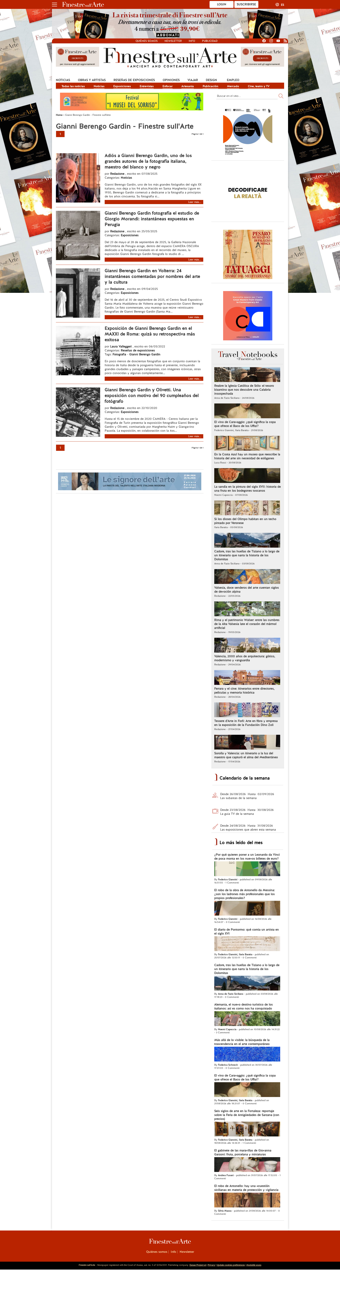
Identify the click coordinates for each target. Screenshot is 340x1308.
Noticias (63, 80)
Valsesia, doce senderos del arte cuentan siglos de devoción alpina (246, 590)
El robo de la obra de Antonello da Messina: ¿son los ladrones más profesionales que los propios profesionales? (244, 894)
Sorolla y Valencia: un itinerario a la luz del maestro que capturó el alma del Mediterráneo (246, 755)
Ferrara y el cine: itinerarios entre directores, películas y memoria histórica (244, 691)
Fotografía (119, 354)
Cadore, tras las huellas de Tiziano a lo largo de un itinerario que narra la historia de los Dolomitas (246, 555)
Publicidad (210, 41)
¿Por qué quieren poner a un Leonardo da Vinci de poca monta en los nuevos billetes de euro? (247, 857)
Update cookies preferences (231, 1265)
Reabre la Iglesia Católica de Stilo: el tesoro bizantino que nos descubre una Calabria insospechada (244, 390)
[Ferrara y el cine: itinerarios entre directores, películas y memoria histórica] (247, 678)
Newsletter (173, 41)
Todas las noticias (73, 86)
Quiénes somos (147, 41)
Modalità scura (253, 1265)
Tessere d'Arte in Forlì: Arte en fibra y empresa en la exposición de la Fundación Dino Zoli (246, 723)
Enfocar (168, 86)
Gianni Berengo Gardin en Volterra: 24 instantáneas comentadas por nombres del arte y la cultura (152, 276)
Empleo (233, 80)
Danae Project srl (197, 1265)
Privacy (211, 1265)
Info (192, 41)
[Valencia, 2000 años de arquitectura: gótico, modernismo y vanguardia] (247, 646)
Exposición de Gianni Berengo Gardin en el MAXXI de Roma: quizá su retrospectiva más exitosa (150, 334)
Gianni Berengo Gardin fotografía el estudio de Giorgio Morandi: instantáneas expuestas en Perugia (152, 218)
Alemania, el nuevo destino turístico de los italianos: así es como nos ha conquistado (243, 1006)
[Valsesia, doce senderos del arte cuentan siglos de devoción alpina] (247, 577)
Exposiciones (122, 86)
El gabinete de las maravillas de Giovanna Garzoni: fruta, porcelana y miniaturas (242, 1152)
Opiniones (171, 80)
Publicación (210, 86)
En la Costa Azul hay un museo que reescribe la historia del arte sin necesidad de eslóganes (247, 456)
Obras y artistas (92, 80)
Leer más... (194, 202)
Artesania (187, 86)
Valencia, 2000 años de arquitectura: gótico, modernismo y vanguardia (244, 658)
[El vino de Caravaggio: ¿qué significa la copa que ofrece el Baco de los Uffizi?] (247, 411)
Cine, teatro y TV (259, 86)
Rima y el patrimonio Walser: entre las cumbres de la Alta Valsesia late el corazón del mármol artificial (246, 624)
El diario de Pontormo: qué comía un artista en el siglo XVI (246, 931)
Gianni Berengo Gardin (144, 354)
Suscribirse (246, 4)
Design (211, 80)
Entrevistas (147, 86)
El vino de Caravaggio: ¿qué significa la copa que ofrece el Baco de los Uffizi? (245, 424)
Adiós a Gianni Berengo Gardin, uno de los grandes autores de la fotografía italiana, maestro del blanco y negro (148, 161)
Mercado (233, 86)
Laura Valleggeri (121, 346)
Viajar (193, 80)
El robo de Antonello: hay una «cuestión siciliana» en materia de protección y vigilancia (246, 1188)
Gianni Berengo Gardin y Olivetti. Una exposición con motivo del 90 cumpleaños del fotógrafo (152, 395)
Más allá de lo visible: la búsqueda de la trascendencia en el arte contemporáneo (242, 1042)
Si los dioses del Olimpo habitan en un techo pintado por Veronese (245, 521)
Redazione (117, 174)
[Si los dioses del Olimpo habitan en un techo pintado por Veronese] (247, 508)
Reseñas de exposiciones (134, 80)
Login (221, 4)
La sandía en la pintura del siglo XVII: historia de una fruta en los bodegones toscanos (247, 489)
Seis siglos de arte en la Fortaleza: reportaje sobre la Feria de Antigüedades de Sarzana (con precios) (246, 1115)
